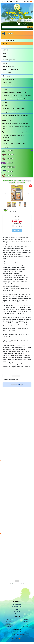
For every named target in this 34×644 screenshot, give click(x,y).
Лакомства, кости (7, 86)
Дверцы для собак (7, 147)
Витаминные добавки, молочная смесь (13, 143)
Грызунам (10, 155)
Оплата (17, 614)
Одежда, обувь (6, 120)
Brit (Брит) (6, 63)
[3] (17, 216)
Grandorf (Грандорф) (9, 60)
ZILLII (4, 56)
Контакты (9, 1)
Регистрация (28, 20)
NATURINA (5, 50)
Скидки (4, 1)
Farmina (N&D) (7, 73)
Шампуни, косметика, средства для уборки (15, 99)
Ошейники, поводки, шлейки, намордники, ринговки (15, 116)
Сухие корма (5, 37)
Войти (21, 20)
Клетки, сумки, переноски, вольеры (13, 108)
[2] (15, 216)
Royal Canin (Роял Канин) (10, 69)
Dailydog (5, 53)
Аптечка (10, 175)
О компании (17, 604)
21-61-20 (20, 638)
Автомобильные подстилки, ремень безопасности (13, 136)
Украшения (5, 140)
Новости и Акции (17, 606)
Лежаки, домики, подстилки (10, 112)
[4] (18, 216)
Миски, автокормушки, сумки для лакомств (15, 92)
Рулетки (4, 89)
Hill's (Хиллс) (6, 76)
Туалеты (4, 102)
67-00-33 (17, 16)
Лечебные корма (7, 82)
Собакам (10, 33)
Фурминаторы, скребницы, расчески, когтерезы (16, 95)
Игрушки (4, 105)
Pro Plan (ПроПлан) (8, 66)
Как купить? (17, 632)
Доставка (15, 1)
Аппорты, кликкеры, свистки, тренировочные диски (16, 127)
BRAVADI (5, 43)
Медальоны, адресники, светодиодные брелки (16, 132)
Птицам (10, 159)
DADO (4, 47)
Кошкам (10, 150)
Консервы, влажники (8, 79)
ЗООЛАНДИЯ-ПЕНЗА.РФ (17, 13)
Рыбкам (10, 163)
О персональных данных (17, 634)
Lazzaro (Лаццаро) (8, 40)
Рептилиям (11, 167)
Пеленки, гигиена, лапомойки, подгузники (15, 123)
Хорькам (10, 171)
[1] (14, 216)
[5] (19, 216)
